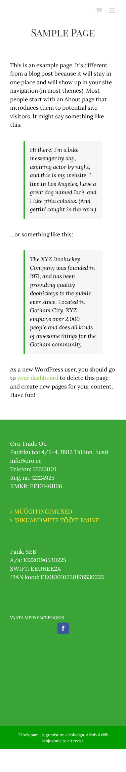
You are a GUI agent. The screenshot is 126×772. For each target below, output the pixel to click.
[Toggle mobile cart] (98, 10)
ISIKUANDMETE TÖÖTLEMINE (56, 520)
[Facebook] (63, 628)
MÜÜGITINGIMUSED (43, 511)
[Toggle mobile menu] (112, 10)
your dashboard (37, 377)
